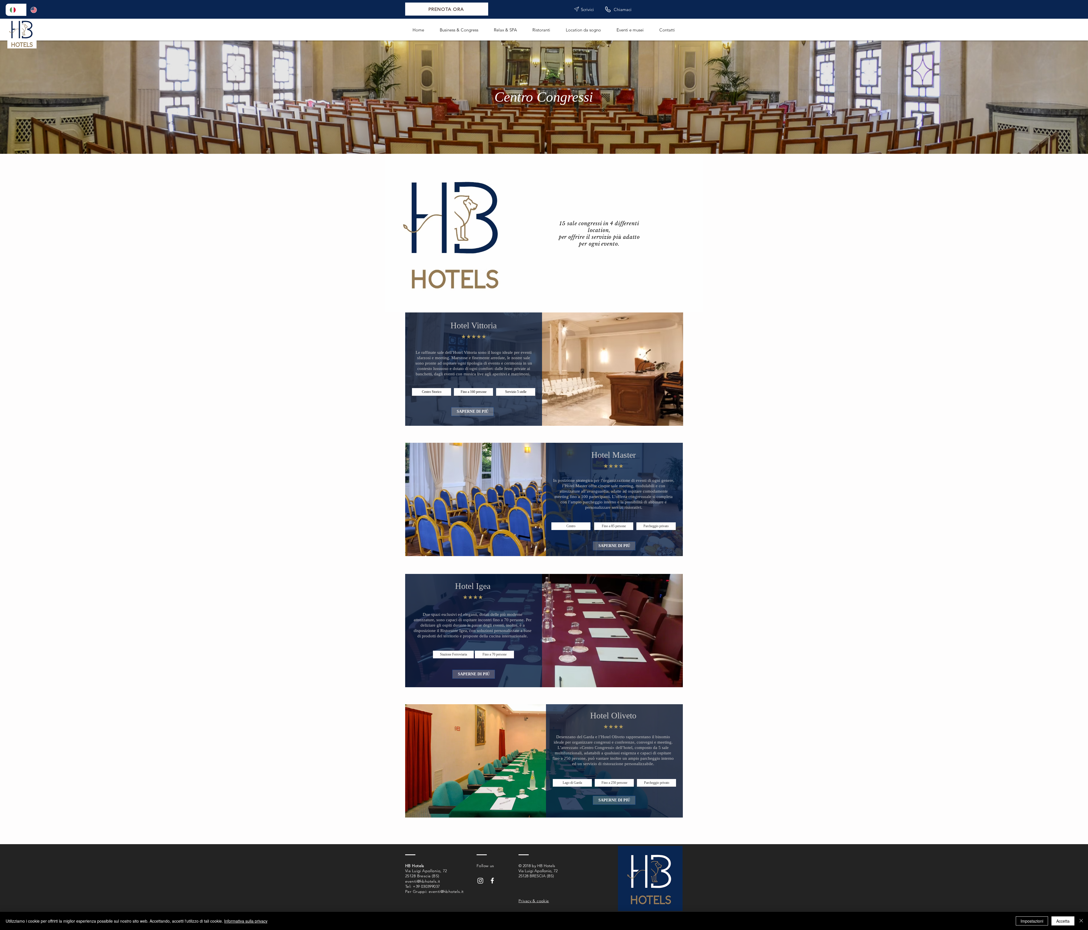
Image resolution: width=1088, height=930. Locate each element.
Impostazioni (1032, 921)
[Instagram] (480, 880)
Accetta (1063, 921)
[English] (36, 10)
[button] (431, 392)
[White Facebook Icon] (492, 880)
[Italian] (16, 10)
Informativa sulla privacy (245, 921)
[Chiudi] (1081, 920)
